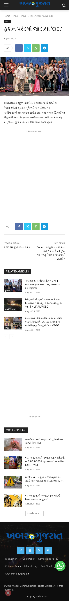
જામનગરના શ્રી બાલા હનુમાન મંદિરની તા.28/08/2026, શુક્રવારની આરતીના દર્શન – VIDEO (45, 461)
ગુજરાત (23, 15)
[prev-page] (6, 336)
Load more (33, 513)
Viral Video (10, 309)
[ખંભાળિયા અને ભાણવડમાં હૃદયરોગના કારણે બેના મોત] (13, 444)
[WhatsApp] (36, 48)
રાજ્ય (15, 15)
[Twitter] (27, 48)
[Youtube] (48, 550)
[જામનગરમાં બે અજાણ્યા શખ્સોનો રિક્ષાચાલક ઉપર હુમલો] (13, 500)
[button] (60, 566)
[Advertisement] (34, 169)
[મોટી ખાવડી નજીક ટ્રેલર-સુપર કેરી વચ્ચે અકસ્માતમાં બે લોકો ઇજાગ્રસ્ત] (13, 482)
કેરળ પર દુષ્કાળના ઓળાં (17, 247)
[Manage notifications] (8, 593)
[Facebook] (19, 48)
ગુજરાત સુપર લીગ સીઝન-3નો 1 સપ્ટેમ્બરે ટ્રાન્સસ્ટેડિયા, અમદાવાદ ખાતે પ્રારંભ (43, 284)
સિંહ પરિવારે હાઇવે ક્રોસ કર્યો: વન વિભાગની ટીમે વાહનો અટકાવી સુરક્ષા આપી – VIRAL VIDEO (43, 303)
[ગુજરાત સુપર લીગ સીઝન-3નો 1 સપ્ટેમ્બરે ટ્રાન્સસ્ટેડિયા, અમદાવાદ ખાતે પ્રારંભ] (13, 285)
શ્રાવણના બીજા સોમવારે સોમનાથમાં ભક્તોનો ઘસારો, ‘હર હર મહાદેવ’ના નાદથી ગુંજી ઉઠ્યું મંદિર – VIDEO (43, 322)
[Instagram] (29, 550)
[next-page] (12, 336)
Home (7, 15)
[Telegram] (44, 48)
